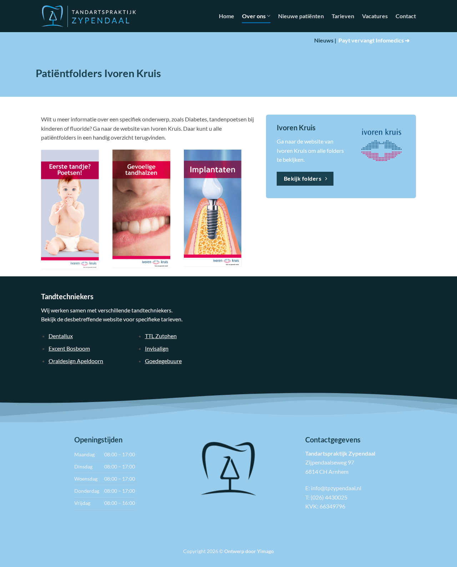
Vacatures (375, 15)
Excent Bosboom (69, 348)
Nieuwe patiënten (301, 15)
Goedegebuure (163, 360)
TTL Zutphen (161, 335)
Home (226, 15)
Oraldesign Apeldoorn (76, 360)
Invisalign (157, 348)
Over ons (254, 15)
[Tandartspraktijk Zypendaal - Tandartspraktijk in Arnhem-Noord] (88, 16)
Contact (406, 15)
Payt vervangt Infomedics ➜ (374, 40)
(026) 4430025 (329, 497)
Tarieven (343, 15)
